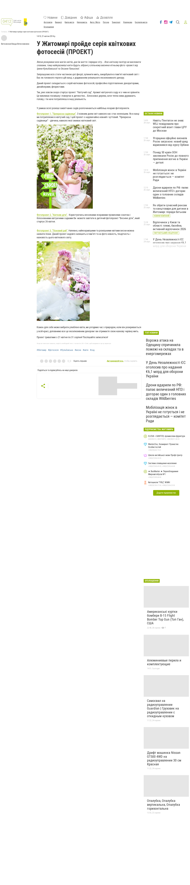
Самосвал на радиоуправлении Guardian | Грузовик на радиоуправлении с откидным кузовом (163, 708)
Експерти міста (141, 22)
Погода (106, 22)
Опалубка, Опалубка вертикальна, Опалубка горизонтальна (163, 804)
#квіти (85, 350)
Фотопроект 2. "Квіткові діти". (52, 214)
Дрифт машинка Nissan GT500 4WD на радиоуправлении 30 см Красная (164, 758)
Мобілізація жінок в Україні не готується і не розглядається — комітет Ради (169, 175)
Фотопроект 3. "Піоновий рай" (52, 230)
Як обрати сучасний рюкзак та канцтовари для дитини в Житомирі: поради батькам (170, 209)
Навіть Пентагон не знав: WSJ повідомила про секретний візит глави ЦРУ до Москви (170, 125)
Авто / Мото (95, 22)
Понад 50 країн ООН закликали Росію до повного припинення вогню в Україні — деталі (171, 157)
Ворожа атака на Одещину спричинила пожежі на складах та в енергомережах (165, 347)
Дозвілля (106, 17)
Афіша (88, 17)
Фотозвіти (48, 22)
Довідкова (127, 22)
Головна (4, 32)
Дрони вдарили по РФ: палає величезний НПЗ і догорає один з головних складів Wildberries (170, 192)
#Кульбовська (66, 350)
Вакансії (58, 22)
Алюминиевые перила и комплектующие (164, 662)
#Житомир (41, 350)
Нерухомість (82, 22)
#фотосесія (53, 350)
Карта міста (69, 22)
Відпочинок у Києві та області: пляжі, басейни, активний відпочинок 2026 (169, 226)
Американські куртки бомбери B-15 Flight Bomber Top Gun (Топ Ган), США (165, 617)
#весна (78, 350)
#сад (92, 350)
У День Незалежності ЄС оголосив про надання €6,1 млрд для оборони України (169, 243)
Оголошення (49, 27)
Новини (52, 17)
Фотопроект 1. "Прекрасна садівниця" (56, 113)
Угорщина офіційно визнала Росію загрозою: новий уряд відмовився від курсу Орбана (171, 141)
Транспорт (116, 22)
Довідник (71, 17)
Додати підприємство (166, 492)
